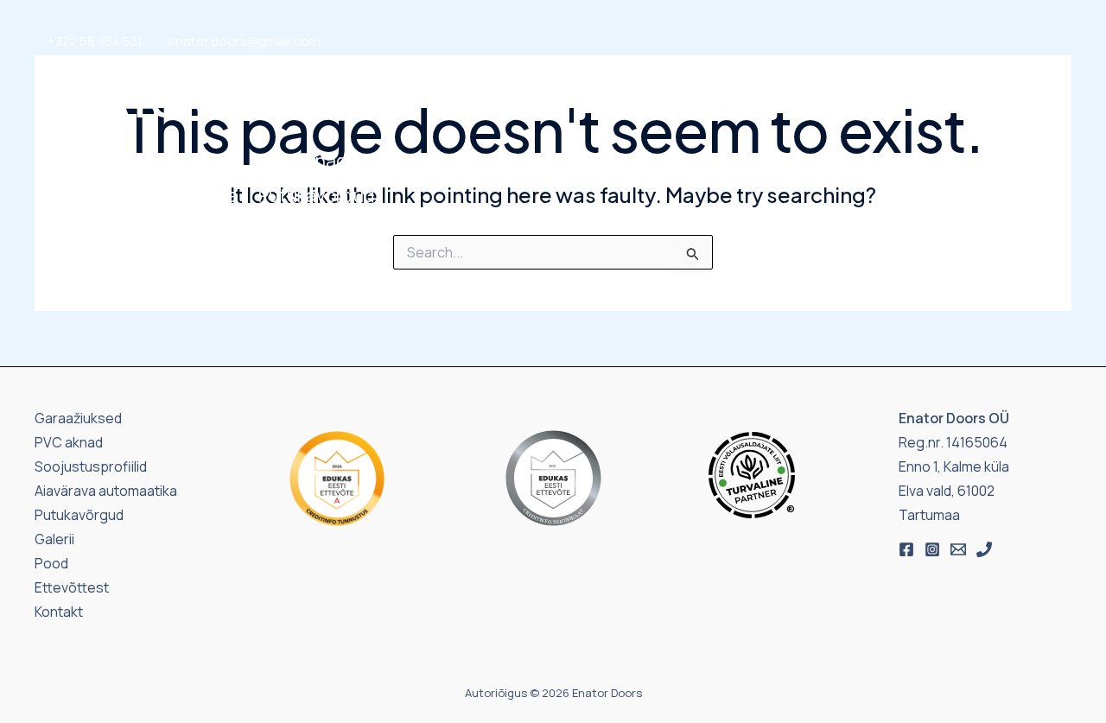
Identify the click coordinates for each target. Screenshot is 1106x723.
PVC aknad (302, 161)
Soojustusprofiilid (467, 161)
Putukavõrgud (316, 195)
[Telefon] (984, 549)
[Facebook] (906, 549)
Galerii (826, 178)
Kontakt (905, 178)
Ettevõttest (1005, 178)
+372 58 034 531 (95, 41)
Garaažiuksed (104, 161)
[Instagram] (932, 549)
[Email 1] (958, 549)
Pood (759, 178)
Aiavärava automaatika (143, 195)
